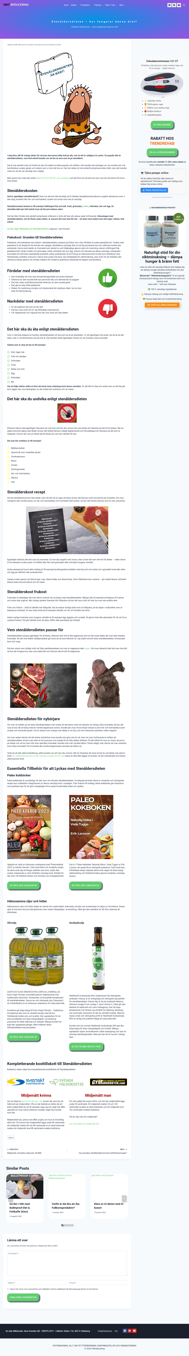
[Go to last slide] (10, 1198)
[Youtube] (134, 1331)
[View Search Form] (184, 5)
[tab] (62, 1225)
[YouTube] (179, 5)
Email (73, 1283)
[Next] (124, 1198)
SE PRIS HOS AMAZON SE (23, 885)
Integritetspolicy (105, 1331)
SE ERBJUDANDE (162, 124)
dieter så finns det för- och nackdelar (52, 178)
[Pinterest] (174, 5)
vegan (87, 648)
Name (11, 1283)
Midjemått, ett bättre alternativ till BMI (24, 1151)
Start (66, 5)
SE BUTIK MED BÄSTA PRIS (86, 1046)
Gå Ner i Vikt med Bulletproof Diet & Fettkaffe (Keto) (20, 1207)
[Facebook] (169, 5)
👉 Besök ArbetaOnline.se (154, 190)
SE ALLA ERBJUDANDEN (162, 152)
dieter (10, 1138)
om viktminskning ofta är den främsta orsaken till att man (38, 756)
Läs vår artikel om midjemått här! (84, 1124)
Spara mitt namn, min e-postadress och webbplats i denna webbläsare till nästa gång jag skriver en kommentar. (54, 1289)
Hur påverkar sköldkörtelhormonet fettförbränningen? (103, 1151)
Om (116, 1331)
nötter (85, 206)
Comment (13, 1253)
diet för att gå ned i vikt (32, 1101)
